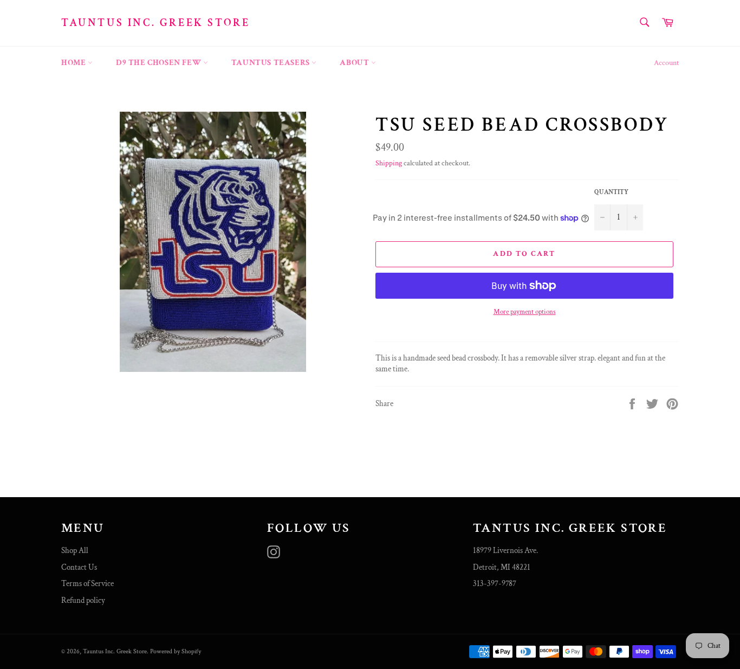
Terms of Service (87, 583)
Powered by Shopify (175, 651)
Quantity (611, 192)
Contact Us (79, 567)
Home (74, 62)
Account (666, 63)
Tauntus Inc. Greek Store (155, 23)
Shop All (74, 550)
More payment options (525, 312)
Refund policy (83, 600)
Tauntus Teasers (271, 62)
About (355, 62)
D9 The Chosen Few (159, 62)
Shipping (388, 163)
